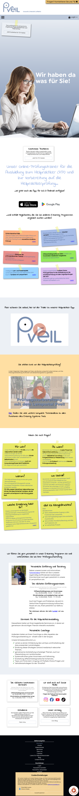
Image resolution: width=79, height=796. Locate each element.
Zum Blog (55, 721)
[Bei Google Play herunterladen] (50, 204)
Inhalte (39, 745)
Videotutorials (39, 747)
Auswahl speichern (40, 792)
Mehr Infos (22, 722)
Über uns (39, 751)
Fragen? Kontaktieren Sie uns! (60, 2)
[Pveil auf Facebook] (52, 700)
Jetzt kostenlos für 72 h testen (16, 32)
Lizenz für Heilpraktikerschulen (39, 755)
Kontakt (55, 611)
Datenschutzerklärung (53, 784)
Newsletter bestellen (39, 767)
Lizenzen (39, 753)
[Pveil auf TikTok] (63, 700)
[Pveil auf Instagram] (46, 700)
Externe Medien (25, 789)
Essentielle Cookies (26, 787)
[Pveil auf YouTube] (58, 700)
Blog (39, 757)
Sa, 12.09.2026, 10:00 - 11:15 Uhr (48, 596)
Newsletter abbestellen (39, 769)
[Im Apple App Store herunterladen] (28, 204)
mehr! (34, 241)
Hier (10, 413)
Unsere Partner (39, 759)
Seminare (40, 749)
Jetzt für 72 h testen (38, 158)
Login (39, 765)
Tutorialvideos (34, 573)
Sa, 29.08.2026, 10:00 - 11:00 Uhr (48, 592)
